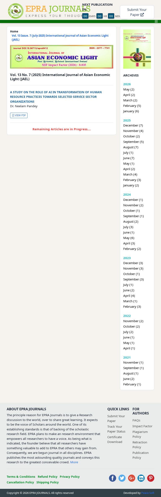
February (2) (132, 249)
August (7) (130, 147)
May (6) (128, 238)
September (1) (133, 216)
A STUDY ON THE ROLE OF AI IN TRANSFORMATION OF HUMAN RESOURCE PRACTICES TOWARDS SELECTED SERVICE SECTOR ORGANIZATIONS (56, 96)
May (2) (128, 89)
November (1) (133, 362)
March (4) (130, 174)
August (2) (130, 221)
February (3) (132, 180)
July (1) (128, 152)
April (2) (129, 95)
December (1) (133, 200)
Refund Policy (47, 477)
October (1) (131, 210)
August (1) (130, 373)
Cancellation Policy (20, 482)
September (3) (133, 279)
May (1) (128, 163)
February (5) (132, 105)
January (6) (131, 111)
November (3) (133, 268)
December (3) (133, 263)
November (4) (133, 131)
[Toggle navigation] (156, 21)
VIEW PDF (20, 115)
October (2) (131, 136)
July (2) (128, 332)
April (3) (129, 243)
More (74, 462)
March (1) (130, 301)
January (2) (131, 185)
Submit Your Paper (137, 12)
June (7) (128, 158)
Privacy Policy (70, 477)
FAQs (136, 420)
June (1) (128, 232)
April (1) (129, 348)
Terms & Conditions (21, 477)
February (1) (132, 384)
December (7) (133, 125)
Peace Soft (147, 493)
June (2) (128, 290)
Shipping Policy (47, 482)
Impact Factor (142, 426)
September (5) (133, 141)
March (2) (130, 100)
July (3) (128, 227)
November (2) (133, 205)
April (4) (129, 295)
